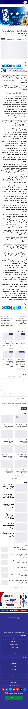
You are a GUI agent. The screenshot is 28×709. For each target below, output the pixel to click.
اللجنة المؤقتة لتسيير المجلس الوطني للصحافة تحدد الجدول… (7, 496)
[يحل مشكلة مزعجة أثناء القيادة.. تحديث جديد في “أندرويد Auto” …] (21, 536)
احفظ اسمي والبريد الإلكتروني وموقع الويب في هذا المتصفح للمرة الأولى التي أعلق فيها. (14, 404)
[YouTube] (14, 689)
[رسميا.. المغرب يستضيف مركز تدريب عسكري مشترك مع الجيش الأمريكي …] (21, 527)
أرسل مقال (13, 650)
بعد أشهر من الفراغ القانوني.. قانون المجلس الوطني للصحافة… (9, 516)
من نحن (13, 638)
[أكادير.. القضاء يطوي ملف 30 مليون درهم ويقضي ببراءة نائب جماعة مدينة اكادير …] (4, 582)
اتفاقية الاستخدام (13, 644)
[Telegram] (10, 689)
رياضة (13, 679)
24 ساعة (3, 39)
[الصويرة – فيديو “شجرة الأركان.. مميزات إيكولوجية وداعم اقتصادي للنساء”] (21, 434)
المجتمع (13, 663)
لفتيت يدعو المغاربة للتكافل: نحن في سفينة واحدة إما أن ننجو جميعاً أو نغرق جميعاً (21, 320)
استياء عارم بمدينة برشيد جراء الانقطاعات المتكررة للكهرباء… (8, 486)
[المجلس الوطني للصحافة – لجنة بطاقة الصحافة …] (21, 419)
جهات (13, 673)
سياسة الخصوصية (13, 647)
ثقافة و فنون (22, 351)
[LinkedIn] (6, 689)
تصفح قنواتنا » (14, 698)
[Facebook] (24, 689)
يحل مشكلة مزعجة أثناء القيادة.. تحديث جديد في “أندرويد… (8, 535)
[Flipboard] (3, 689)
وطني (13, 660)
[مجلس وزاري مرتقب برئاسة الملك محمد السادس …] (21, 507)
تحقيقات (13, 669)
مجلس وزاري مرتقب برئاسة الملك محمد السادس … (8, 505)
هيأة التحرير (13, 641)
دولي (13, 676)
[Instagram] (17, 689)
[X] (21, 689)
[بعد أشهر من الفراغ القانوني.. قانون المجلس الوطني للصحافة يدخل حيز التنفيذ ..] (21, 517)
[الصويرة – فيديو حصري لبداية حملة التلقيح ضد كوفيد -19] (7, 434)
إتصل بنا (13, 654)
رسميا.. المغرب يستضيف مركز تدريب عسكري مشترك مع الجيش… (8, 525)
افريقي (13, 666)
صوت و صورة (13, 682)
